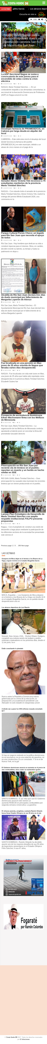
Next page (25, 545)
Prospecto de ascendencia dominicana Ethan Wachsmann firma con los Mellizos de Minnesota (22, 417)
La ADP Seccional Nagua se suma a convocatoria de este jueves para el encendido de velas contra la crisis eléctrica (20, 77)
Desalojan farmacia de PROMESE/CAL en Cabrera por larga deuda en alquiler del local (22, 131)
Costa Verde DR (11, 1037)
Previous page (6, 545)
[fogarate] (23, 917)
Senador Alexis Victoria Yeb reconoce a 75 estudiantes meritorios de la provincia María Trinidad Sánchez (23, 183)
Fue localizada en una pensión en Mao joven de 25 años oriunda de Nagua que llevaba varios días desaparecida (22, 365)
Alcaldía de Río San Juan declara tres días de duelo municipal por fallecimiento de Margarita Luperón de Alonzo (23, 297)
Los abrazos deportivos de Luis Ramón (16, 607)
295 (19, 545)
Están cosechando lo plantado (12, 648)
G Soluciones (25, 1039)
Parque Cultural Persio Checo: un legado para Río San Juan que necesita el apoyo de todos (22, 235)
